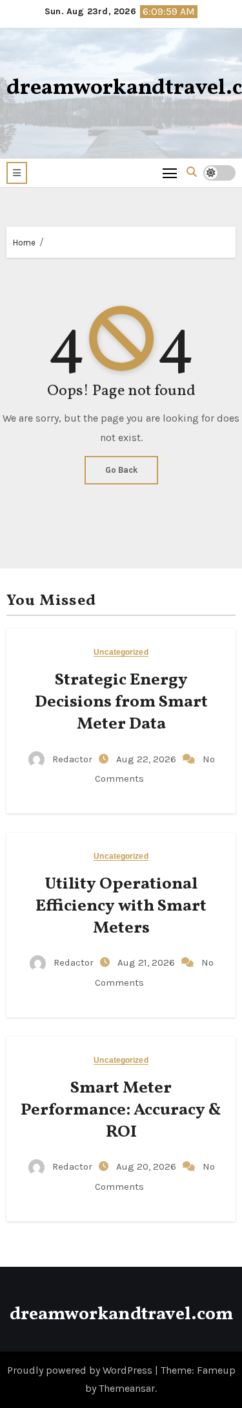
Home (24, 242)
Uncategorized (121, 652)
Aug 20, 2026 (147, 1166)
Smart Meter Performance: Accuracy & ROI (121, 1110)
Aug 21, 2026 (147, 962)
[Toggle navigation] (170, 172)
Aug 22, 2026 (147, 759)
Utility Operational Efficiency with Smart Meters (121, 906)
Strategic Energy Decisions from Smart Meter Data (121, 702)
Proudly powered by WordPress (81, 1370)
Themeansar (127, 1388)
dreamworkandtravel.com (121, 1314)
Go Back (121, 470)
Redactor (72, 759)
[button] (16, 173)
